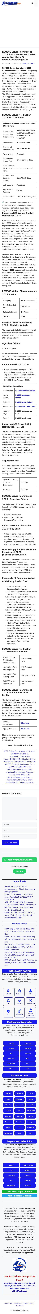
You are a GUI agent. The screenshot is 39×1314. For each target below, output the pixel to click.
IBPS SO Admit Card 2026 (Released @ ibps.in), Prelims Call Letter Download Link (20, 962)
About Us (8, 1303)
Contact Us (17, 1303)
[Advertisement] (19, 27)
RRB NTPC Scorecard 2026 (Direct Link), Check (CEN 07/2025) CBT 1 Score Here (18, 897)
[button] (32, 3)
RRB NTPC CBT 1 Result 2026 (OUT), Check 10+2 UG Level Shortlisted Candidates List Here (19, 915)
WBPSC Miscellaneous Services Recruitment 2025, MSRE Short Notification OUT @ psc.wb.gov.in (19, 780)
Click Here (24, 723)
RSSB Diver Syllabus (23, 402)
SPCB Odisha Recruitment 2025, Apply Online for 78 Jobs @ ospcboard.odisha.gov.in (19, 753)
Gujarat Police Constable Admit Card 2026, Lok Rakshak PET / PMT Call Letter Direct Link (19, 947)
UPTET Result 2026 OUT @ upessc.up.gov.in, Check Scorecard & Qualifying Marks (19, 889)
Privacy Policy (28, 1303)
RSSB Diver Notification (25, 391)
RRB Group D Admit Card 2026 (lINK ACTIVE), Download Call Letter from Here (19, 931)
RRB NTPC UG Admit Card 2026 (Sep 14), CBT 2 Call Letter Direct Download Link (20, 939)
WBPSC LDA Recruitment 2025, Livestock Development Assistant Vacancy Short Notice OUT (19, 772)
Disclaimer (19, 1306)
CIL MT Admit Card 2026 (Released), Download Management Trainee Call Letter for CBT (19, 955)
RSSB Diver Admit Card (25, 406)
